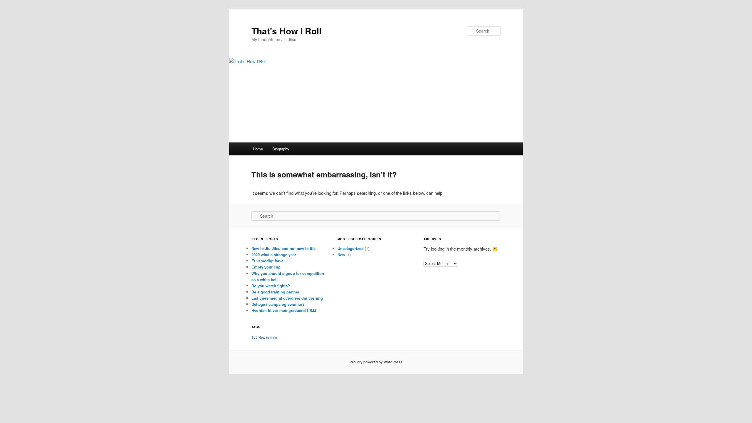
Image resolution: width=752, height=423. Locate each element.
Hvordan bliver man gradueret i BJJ (283, 310)
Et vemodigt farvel (268, 260)
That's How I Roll (286, 30)
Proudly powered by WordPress (376, 362)
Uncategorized (351, 248)
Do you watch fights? (270, 285)
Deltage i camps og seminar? (278, 304)
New (341, 254)
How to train (267, 337)
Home (258, 149)
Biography (280, 149)
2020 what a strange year (273, 254)
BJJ (254, 337)
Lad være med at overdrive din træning (287, 298)
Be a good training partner (275, 292)
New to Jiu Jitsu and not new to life (283, 248)
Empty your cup (266, 267)
